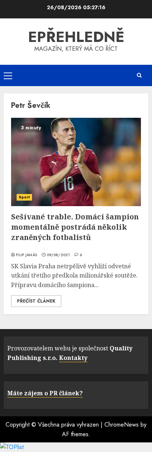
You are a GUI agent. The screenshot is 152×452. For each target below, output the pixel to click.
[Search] (139, 75)
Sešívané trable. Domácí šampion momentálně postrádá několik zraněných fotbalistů (75, 227)
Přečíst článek (36, 301)
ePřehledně (76, 36)
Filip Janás (26, 255)
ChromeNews (121, 424)
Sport (24, 197)
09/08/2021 (58, 255)
